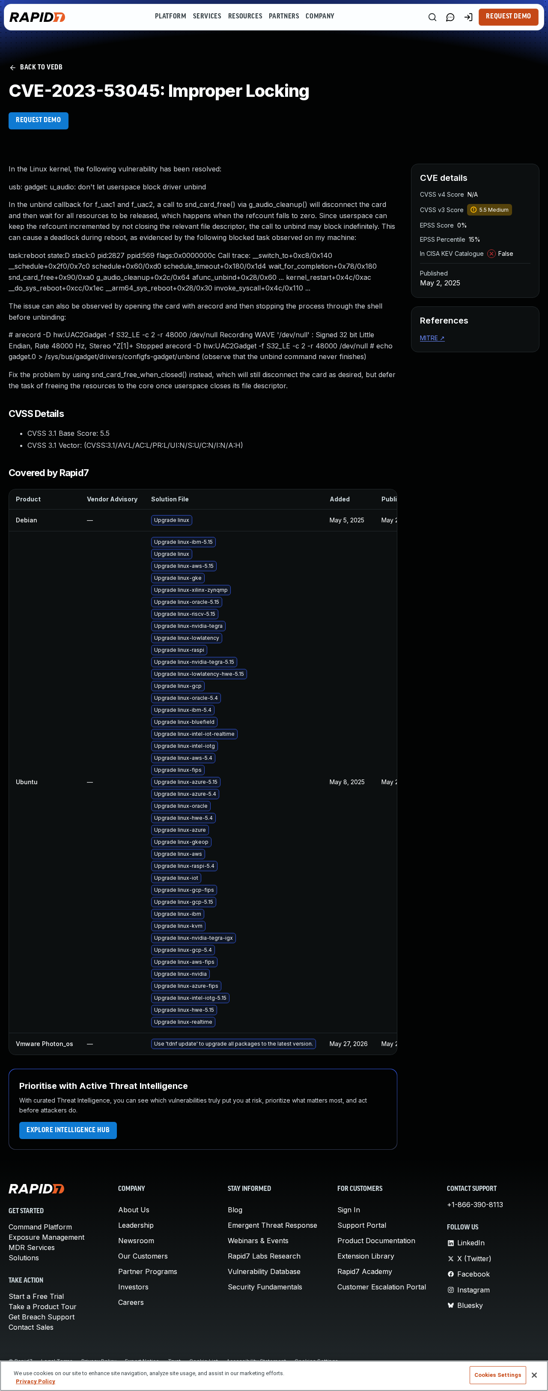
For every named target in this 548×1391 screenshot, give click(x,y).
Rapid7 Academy (364, 1271)
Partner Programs (147, 1271)
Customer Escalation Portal (381, 1287)
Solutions (24, 1257)
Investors (133, 1287)
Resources (245, 16)
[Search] (432, 17)
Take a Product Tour (43, 1306)
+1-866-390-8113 (475, 1204)
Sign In (348, 1209)
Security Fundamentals (265, 1287)
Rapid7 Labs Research (264, 1256)
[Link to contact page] (450, 17)
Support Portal (361, 1225)
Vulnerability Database (264, 1271)
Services (207, 16)
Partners (284, 16)
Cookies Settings (497, 1375)
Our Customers (143, 1256)
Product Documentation (376, 1240)
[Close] (534, 1375)
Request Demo (508, 16)
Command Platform (40, 1227)
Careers (131, 1302)
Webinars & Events (258, 1240)
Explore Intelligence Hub (68, 1130)
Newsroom (136, 1240)
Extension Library (365, 1256)
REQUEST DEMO (38, 120)
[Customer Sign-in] (468, 17)
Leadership (136, 1225)
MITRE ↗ (432, 338)
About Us (133, 1209)
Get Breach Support (41, 1317)
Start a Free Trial (36, 1296)
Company (320, 16)
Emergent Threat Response (272, 1225)
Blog (235, 1209)
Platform (170, 16)
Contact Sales (31, 1327)
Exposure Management (46, 1237)
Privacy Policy (35, 1382)
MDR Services (32, 1247)
